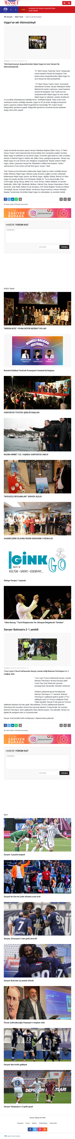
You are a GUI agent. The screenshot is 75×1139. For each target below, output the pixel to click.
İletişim (34, 1123)
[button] (61, 199)
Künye (28, 1123)
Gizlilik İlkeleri (43, 1123)
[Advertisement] (18, 82)
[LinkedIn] (12, 199)
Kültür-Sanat (19, 17)
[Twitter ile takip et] (35, 1129)
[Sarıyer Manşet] (12, 3)
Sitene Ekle (53, 1123)
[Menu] (64, 3)
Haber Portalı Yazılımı (13, 1136)
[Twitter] (9, 199)
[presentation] (10, 9)
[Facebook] (5, 199)
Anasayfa (9, 17)
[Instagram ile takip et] (40, 1129)
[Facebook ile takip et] (30, 1129)
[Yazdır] (20, 199)
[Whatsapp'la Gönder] (16, 199)
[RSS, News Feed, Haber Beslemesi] (44, 1129)
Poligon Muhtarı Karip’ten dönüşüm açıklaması (40, 9)
